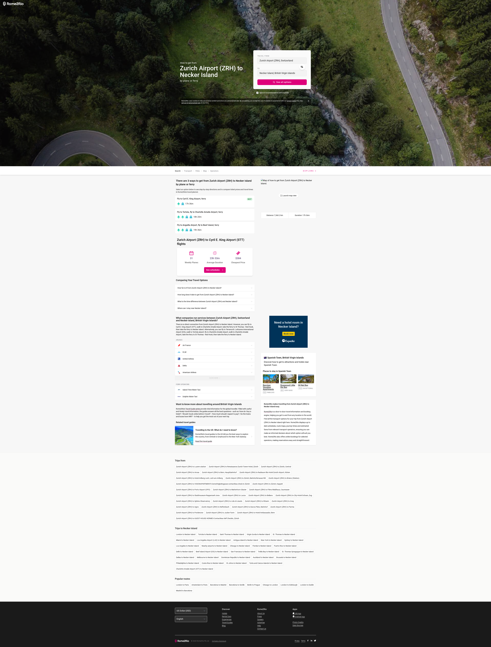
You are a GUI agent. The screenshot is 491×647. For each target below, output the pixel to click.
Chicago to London (270, 585)
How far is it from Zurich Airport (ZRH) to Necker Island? (199, 288)
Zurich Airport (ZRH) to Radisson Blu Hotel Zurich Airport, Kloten (264, 472)
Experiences (226, 619)
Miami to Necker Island (185, 540)
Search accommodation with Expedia (274, 93)
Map (205, 171)
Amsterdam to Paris (199, 585)
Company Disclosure (219, 641)
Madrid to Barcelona (184, 591)
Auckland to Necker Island (263, 557)
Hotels (224, 613)
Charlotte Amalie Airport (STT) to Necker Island (194, 569)
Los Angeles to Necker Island (187, 546)
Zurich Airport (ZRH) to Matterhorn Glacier (229, 490)
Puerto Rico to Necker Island (285, 546)
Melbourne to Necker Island (208, 557)
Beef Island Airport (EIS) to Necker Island (212, 552)
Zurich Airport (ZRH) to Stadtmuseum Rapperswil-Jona (198, 495)
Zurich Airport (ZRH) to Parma (282, 507)
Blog (224, 626)
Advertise (261, 623)
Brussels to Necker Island (286, 557)
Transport (188, 171)
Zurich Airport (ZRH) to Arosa (187, 472)
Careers (260, 619)
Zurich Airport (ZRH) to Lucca (234, 495)
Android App (300, 617)
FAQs (198, 171)
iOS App (298, 613)
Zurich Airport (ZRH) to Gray (283, 501)
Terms (303, 641)
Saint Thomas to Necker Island (232, 534)
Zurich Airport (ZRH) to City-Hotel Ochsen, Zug (294, 495)
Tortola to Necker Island (207, 534)
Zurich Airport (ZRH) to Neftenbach (215, 507)
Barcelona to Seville (236, 585)
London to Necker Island (185, 534)
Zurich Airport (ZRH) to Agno (187, 507)
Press (259, 616)
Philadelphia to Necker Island (187, 563)
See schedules (213, 270)
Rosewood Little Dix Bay (287, 386)
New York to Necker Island (271, 540)
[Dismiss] (309, 101)
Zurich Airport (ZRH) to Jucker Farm (220, 513)
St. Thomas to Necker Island (284, 534)
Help (259, 626)
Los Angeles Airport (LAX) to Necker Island (214, 540)
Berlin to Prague (253, 585)
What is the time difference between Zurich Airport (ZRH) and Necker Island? (207, 301)
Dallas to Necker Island (185, 557)
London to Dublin (307, 585)
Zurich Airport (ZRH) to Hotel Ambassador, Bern (256, 513)
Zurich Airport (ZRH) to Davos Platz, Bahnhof (250, 507)
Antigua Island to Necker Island (245, 540)
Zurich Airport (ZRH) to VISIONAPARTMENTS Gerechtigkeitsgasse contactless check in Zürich (213, 484)
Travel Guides (227, 623)
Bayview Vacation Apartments (268, 387)
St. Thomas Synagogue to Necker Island (298, 552)
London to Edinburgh (289, 585)
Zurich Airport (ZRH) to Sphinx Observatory (193, 501)
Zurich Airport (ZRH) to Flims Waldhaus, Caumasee (269, 490)
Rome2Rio (268, 412)
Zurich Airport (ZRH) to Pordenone (189, 513)
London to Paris (182, 585)
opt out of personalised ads (190, 103)
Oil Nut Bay (303, 385)
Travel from (263, 56)
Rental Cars (226, 616)
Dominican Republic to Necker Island (235, 557)
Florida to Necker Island (262, 546)
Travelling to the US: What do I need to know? (216, 430)
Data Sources (298, 625)
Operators (214, 171)
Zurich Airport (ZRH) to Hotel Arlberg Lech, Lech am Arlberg (199, 478)
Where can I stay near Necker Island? (192, 308)
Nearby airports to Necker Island (214, 546)
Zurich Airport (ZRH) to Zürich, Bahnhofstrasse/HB (246, 478)
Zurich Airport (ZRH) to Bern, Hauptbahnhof (219, 472)
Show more (216, 378)
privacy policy (291, 101)
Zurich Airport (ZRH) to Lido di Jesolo (227, 501)
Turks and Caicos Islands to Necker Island (265, 563)
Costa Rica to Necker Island (213, 563)
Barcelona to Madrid (218, 585)
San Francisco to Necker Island (243, 552)
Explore (308, 171)
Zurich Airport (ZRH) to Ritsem (257, 501)
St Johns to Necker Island (236, 563)
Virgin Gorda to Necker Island (258, 534)
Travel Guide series (192, 409)
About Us (261, 613)
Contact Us (261, 629)
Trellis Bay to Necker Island (268, 552)
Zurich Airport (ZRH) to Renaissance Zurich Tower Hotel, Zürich (233, 467)
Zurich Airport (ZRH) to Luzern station (191, 467)
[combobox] (282, 61)
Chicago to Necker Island (240, 546)
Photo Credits (298, 622)
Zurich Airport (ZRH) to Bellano (260, 495)
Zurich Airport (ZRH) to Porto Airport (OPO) (193, 490)
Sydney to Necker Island (293, 540)
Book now (288, 333)
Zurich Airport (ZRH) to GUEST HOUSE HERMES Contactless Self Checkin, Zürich (207, 518)
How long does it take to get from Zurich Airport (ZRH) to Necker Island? (205, 295)
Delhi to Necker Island (184, 552)
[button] (282, 82)
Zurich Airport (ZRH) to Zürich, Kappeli (268, 484)
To (258, 68)
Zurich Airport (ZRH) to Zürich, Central (276, 467)
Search (178, 171)
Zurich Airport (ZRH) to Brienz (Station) (284, 478)
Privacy (297, 641)
